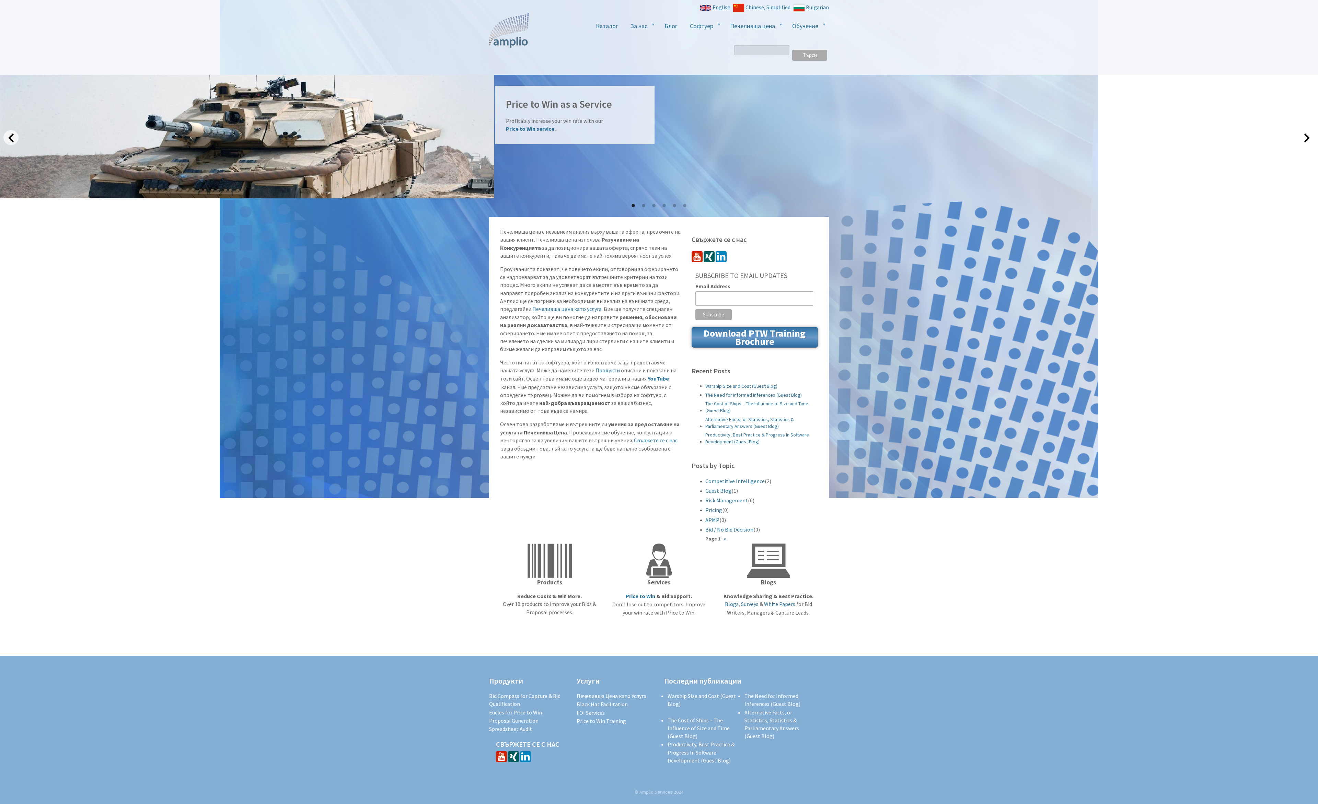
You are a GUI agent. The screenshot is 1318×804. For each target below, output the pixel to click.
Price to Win (640, 596)
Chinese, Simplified (767, 7)
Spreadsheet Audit (510, 728)
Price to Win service (530, 128)
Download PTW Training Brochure (755, 337)
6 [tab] (684, 205)
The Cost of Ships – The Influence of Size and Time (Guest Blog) (756, 406)
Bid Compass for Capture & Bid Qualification (524, 699)
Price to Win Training (601, 721)
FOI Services (591, 712)
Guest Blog (718, 490)
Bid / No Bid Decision (729, 529)
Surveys (750, 604)
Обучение (802, 28)
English (721, 7)
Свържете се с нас (656, 440)
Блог (671, 26)
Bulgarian (817, 7)
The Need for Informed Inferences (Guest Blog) (753, 395)
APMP (712, 519)
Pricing (713, 509)
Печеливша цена (749, 28)
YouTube (659, 378)
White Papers (779, 604)
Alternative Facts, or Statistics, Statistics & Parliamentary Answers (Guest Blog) (749, 422)
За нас (635, 28)
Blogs (732, 604)
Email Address (712, 286)
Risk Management (726, 500)
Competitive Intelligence (735, 481)
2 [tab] (643, 205)
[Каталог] (509, 30)
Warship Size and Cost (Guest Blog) (741, 386)
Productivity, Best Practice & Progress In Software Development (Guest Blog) (757, 438)
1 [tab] (633, 205)
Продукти (608, 370)
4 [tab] (664, 205)
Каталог (607, 26)
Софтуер (698, 28)
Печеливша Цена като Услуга (611, 695)
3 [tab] (653, 205)
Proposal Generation (514, 720)
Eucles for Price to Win (515, 712)
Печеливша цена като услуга (567, 308)
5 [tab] (674, 205)
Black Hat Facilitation (602, 704)
